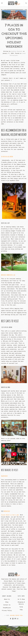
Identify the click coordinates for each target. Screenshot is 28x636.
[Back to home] (14, 3)
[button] (2, 3)
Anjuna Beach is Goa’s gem (10, 515)
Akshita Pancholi (16, 51)
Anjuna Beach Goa (16, 615)
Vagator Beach (4, 476)
